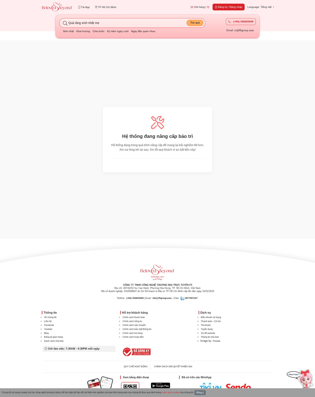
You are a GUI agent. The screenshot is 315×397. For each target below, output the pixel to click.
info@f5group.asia (162, 298)
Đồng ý (200, 392)
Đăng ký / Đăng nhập (229, 6)
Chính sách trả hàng (132, 333)
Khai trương (83, 31)
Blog (46, 333)
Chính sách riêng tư (132, 321)
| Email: (138, 298)
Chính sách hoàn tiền (133, 337)
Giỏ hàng (201, 6)
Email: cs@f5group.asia (240, 30)
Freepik (216, 341)
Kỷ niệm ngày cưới (118, 31)
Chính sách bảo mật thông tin (136, 329)
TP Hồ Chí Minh (106, 7)
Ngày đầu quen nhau (143, 31)
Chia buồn (98, 31)
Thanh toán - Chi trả (211, 321)
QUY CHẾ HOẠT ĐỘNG (135, 366)
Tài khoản (206, 325)
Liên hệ (48, 321)
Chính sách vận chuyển (134, 325)
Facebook (49, 325)
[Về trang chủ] (57, 7)
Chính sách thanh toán (133, 317)
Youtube (48, 329)
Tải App (85, 7)
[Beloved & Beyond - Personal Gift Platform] (157, 274)
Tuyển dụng (207, 329)
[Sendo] (239, 387)
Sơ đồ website (208, 333)
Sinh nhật (68, 31)
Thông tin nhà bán (210, 337)
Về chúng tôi (50, 317)
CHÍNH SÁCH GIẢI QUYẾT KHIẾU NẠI (173, 366)
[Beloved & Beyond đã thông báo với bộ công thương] (136, 352)
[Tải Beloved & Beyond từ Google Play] (160, 385)
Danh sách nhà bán (54, 341)
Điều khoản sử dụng (211, 317)
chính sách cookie (170, 392)
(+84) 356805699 (243, 21)
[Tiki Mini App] (211, 387)
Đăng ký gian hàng (53, 337)
